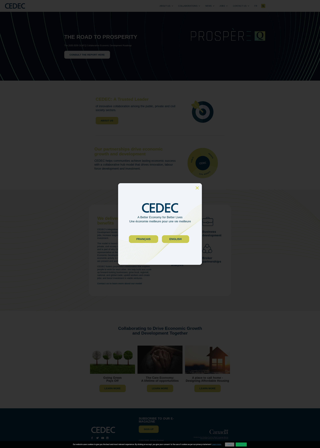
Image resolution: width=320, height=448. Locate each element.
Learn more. (217, 444)
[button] (197, 188)
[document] (160, 224)
